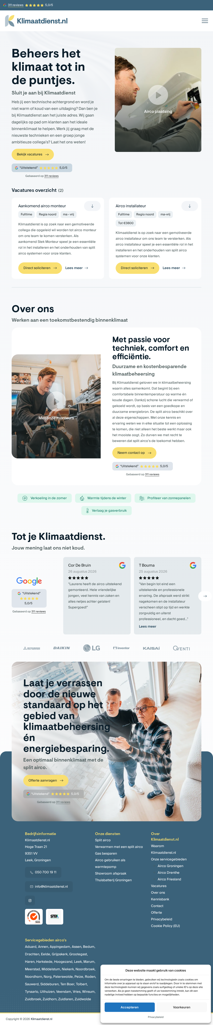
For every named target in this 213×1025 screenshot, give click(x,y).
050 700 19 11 (45, 872)
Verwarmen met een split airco (119, 847)
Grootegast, (78, 954)
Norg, (48, 977)
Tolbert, (82, 984)
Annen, (43, 947)
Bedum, (89, 947)
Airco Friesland (169, 879)
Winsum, (88, 992)
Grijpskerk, (60, 954)
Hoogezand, (63, 962)
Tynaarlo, (32, 992)
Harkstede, (44, 962)
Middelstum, (51, 969)
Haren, (30, 962)
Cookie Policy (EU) (165, 926)
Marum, (89, 962)
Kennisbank (160, 899)
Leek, (78, 962)
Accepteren (130, 1007)
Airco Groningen (170, 866)
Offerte (156, 913)
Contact (157, 906)
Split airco (103, 840)
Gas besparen (106, 853)
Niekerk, (68, 969)
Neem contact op (131, 453)
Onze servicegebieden (169, 859)
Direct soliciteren (37, 268)
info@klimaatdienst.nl (51, 887)
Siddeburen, (49, 984)
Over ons (158, 893)
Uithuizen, (47, 992)
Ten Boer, (67, 984)
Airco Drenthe (169, 873)
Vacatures (158, 886)
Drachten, (32, 954)
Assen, (77, 947)
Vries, (77, 992)
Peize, (79, 977)
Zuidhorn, (50, 999)
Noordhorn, (34, 977)
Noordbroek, (85, 969)
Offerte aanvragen (42, 780)
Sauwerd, (32, 984)
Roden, (90, 977)
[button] (205, 596)
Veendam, (64, 992)
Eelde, (46, 954)
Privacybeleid (155, 1017)
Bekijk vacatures (29, 154)
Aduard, (31, 947)
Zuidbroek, (33, 999)
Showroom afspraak (110, 873)
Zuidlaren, (66, 999)
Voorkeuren (181, 1007)
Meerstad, (33, 969)
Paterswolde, (63, 977)
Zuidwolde (83, 999)
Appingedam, (60, 947)
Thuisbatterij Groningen (113, 880)
